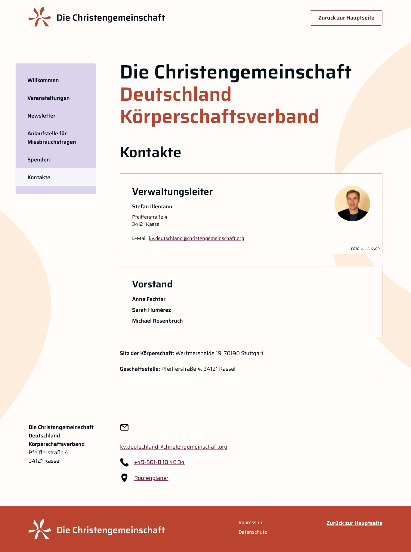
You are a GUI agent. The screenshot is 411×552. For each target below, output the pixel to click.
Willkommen (43, 80)
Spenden (38, 159)
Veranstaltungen (48, 98)
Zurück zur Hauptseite (346, 18)
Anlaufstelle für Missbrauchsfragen (51, 137)
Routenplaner (151, 478)
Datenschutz (253, 532)
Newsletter (41, 116)
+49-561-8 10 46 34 (159, 462)
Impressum (251, 522)
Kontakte (38, 177)
